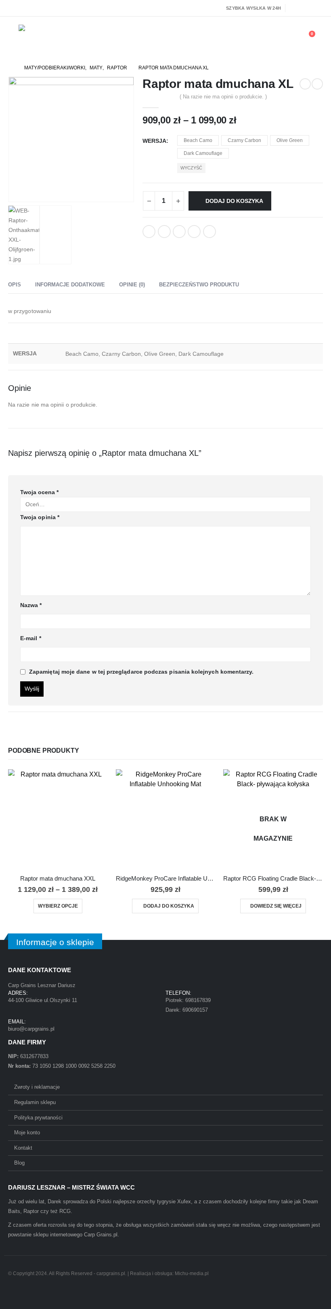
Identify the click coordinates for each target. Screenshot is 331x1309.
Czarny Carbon (244, 140)
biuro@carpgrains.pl (31, 1029)
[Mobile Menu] (13, 37)
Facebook (148, 231)
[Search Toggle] (268, 38)
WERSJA (154, 141)
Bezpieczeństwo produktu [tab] (199, 285)
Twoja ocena (39, 492)
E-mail (30, 638)
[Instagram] (317, 8)
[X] (306, 8)
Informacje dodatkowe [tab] (70, 285)
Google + (194, 231)
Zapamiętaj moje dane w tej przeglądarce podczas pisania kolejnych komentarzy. (141, 671)
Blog (19, 1163)
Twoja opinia (39, 517)
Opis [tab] (14, 285)
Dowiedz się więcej (276, 906)
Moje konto (27, 1132)
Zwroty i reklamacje (37, 1087)
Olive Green (290, 140)
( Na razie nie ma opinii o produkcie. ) (223, 97)
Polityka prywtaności (38, 1118)
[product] (58, 819)
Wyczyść (191, 167)
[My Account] (287, 38)
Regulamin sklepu (35, 1102)
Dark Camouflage (203, 153)
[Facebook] (294, 8)
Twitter (164, 231)
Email (209, 231)
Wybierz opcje (58, 906)
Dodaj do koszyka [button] (168, 906)
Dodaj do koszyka (234, 201)
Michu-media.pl (192, 1273)
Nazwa (31, 605)
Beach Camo (198, 140)
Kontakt (23, 1148)
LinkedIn (179, 231)
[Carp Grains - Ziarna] (41, 38)
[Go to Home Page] (10, 68)
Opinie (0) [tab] (132, 285)
